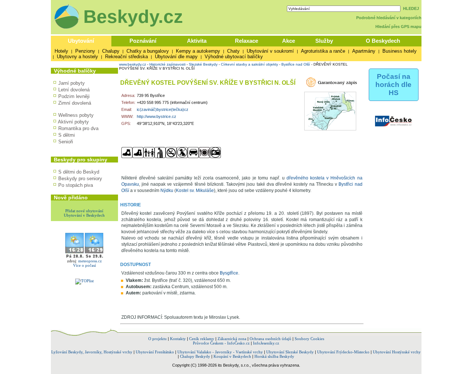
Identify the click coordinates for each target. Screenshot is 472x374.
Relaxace (246, 41)
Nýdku (166, 190)
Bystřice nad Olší (295, 64)
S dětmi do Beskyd (78, 172)
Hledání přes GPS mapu (398, 26)
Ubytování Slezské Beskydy (290, 352)
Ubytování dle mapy (176, 56)
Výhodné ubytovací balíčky (234, 56)
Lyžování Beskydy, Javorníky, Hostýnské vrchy (91, 352)
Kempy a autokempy (198, 51)
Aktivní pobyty (73, 122)
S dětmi (66, 135)
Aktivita (196, 41)
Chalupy (110, 51)
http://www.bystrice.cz (156, 116)
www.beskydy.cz (132, 64)
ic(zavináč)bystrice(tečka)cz (162, 109)
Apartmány (363, 51)
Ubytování (81, 41)
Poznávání (142, 41)
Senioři (65, 141)
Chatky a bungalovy (147, 51)
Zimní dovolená (74, 103)
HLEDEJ (411, 8)
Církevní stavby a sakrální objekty (249, 64)
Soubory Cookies (309, 338)
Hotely (61, 51)
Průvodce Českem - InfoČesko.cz (221, 343)
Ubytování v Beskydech (84, 215)
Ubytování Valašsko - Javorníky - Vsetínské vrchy (220, 352)
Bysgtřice (229, 273)
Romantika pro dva (78, 128)
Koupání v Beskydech (232, 356)
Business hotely (399, 51)
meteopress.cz (90, 261)
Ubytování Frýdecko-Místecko (343, 352)
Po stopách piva (75, 185)
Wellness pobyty (76, 115)
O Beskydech (383, 41)
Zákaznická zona (232, 338)
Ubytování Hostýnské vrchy (397, 352)
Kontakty (178, 338)
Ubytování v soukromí (270, 51)
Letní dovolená (74, 89)
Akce (288, 41)
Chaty (233, 51)
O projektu (157, 338)
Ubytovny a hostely (77, 56)
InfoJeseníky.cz (266, 343)
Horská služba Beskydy (274, 356)
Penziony (85, 51)
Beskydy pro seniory (80, 178)
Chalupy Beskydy (195, 356)
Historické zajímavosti (167, 64)
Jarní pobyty (71, 83)
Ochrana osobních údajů (270, 338)
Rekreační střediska (126, 56)
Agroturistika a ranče (323, 51)
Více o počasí (84, 265)
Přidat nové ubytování (84, 211)
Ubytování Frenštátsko (155, 352)
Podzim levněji (74, 96)
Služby (324, 41)
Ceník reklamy (201, 338)
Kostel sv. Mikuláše (195, 190)
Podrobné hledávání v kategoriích (388, 17)
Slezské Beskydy (203, 64)
